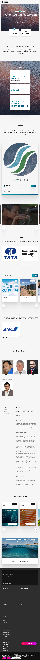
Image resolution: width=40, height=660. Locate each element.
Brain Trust (5, 618)
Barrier (5, 407)
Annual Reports (6, 650)
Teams (4, 620)
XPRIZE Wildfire (24, 593)
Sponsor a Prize (6, 632)
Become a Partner (6, 634)
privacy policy (16, 654)
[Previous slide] (3, 228)
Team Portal (5, 644)
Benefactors (5, 610)
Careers (4, 648)
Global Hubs (5, 622)
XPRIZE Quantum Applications (26, 598)
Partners (4, 614)
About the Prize (6, 411)
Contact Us (5, 646)
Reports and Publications (25, 608)
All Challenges (23, 591)
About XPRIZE (5, 593)
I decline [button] (8, 658)
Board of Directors (6, 608)
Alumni (4, 616)
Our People (5, 595)
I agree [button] (4, 658)
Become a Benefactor (7, 630)
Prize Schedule (6, 413)
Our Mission (5, 591)
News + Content (6, 642)
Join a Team (5, 636)
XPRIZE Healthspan (24, 595)
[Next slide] (36, 228)
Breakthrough (6, 409)
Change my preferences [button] (16, 658)
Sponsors (5, 612)
